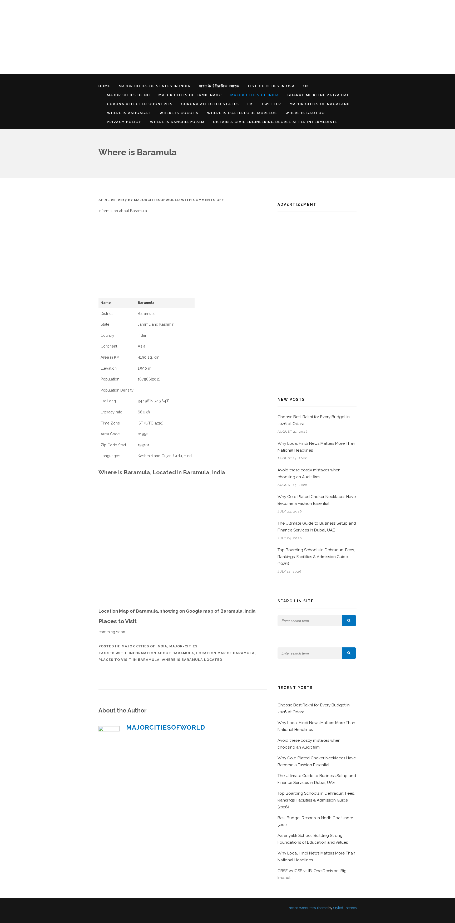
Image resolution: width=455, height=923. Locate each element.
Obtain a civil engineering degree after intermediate (275, 122)
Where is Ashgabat (129, 113)
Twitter (271, 104)
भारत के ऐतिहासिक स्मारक (219, 86)
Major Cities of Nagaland (320, 104)
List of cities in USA (271, 86)
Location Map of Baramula (225, 653)
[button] (349, 620)
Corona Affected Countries (140, 104)
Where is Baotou (305, 113)
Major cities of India (254, 95)
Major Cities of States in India (155, 86)
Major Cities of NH (128, 95)
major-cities (183, 646)
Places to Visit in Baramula (129, 660)
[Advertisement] (158, 37)
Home (104, 86)
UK (306, 86)
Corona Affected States (210, 104)
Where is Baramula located (192, 660)
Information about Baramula (161, 653)
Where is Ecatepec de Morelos (242, 113)
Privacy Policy (124, 122)
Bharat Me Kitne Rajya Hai (318, 95)
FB (250, 104)
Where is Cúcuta (179, 113)
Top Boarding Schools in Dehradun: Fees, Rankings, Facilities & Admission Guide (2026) (316, 557)
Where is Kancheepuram (177, 122)
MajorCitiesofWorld (157, 200)
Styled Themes (345, 908)
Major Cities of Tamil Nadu (190, 95)
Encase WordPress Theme (307, 908)
